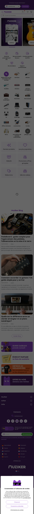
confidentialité (27, 498)
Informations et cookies (17, 510)
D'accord (17, 502)
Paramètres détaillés (17, 506)
